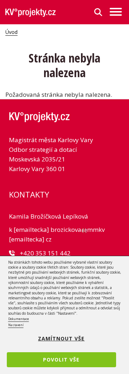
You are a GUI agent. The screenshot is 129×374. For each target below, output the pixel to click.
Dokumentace (18, 319)
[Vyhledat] (98, 12)
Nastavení (16, 325)
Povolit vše (61, 359)
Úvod (11, 32)
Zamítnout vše (61, 338)
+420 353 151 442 (45, 253)
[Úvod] (30, 12)
